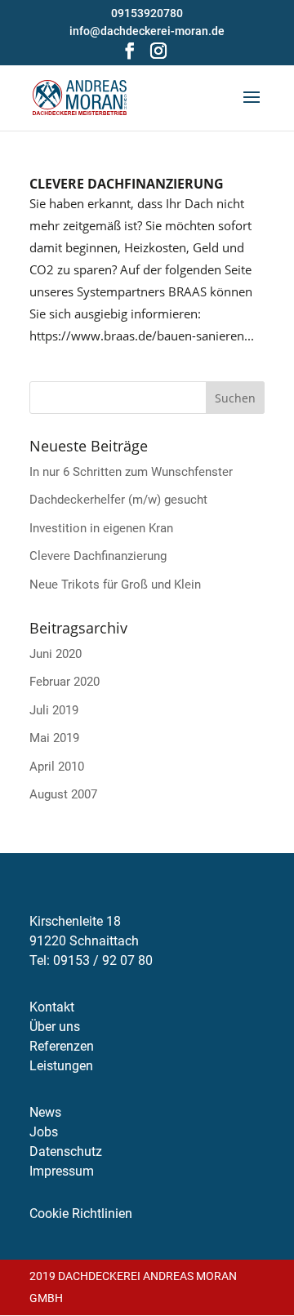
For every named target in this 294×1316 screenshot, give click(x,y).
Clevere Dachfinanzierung (126, 184)
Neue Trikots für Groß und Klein (115, 584)
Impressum (61, 1171)
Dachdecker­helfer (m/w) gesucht (118, 499)
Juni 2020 (55, 654)
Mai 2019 (54, 738)
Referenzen (61, 1046)
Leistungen (61, 1066)
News (45, 1112)
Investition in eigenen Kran (101, 528)
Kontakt (51, 1007)
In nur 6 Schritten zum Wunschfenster (131, 472)
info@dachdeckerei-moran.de (147, 31)
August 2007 (63, 794)
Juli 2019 (53, 710)
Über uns (54, 1026)
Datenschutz (65, 1151)
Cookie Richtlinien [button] (80, 1213)
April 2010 (56, 766)
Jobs (43, 1132)
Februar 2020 (64, 681)
